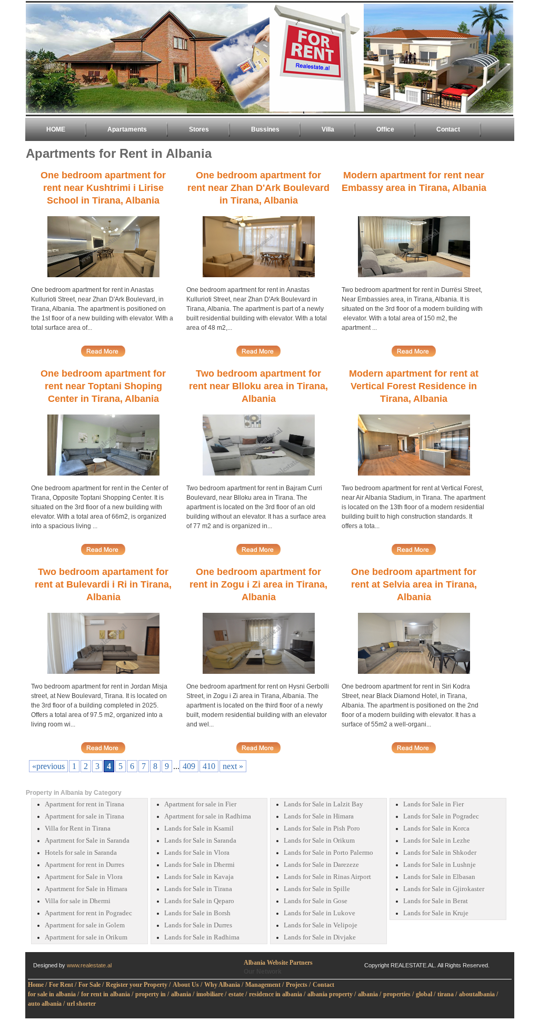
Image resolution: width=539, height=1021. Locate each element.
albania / (182, 994)
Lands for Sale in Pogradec (441, 816)
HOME (55, 129)
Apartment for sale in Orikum (86, 937)
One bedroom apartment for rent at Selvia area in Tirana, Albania (414, 584)
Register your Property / (138, 984)
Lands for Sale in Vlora (196, 852)
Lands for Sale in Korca (436, 828)
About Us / (187, 984)
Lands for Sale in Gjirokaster (443, 889)
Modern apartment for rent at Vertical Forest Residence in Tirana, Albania (413, 386)
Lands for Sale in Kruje (435, 913)
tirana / (447, 994)
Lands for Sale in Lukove (319, 913)
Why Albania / (223, 984)
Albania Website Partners (278, 962)
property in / (152, 994)
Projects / (298, 984)
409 (189, 766)
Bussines (265, 129)
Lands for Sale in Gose (315, 901)
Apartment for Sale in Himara (86, 889)
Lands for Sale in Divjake (320, 937)
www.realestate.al (89, 965)
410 (209, 766)
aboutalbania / (478, 994)
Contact (448, 129)
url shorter (81, 1003)
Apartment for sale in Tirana (84, 816)
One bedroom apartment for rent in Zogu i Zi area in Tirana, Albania (258, 584)
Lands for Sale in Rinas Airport (327, 877)
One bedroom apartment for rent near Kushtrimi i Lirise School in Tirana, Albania (103, 188)
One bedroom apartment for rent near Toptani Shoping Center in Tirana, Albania (103, 386)
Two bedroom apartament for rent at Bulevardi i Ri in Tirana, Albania (103, 584)
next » (233, 766)
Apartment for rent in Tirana (84, 804)
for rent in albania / (107, 994)
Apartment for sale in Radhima (207, 816)
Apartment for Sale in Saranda (87, 840)
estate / (237, 994)
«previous (48, 766)
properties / (398, 994)
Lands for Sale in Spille (317, 889)
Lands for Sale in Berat (435, 901)
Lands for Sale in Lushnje (439, 864)
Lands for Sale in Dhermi (199, 864)
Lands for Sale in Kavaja (199, 877)
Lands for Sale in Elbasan (439, 877)
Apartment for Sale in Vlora (84, 877)
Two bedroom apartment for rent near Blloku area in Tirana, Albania (258, 386)
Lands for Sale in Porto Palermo (328, 852)
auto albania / (46, 1003)
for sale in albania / (53, 994)
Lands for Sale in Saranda (200, 840)
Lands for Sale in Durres (198, 925)
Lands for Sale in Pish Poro (322, 828)
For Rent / (62, 984)
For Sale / (91, 984)
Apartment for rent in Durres (84, 864)
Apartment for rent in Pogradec (88, 913)
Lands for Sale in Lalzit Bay (323, 804)
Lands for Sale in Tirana (198, 889)
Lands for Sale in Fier (433, 804)
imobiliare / (211, 994)
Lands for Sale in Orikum (319, 840)
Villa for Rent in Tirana (78, 828)
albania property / (331, 994)
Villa (328, 129)
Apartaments (127, 129)
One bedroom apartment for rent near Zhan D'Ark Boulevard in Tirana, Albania (258, 188)
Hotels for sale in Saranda (81, 852)
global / (425, 994)
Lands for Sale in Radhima (201, 937)
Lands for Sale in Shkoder (439, 852)
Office (385, 129)
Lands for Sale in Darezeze (321, 864)
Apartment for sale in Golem (85, 925)
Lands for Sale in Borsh (197, 913)
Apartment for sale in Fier (200, 804)
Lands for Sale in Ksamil (199, 828)
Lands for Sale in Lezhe (436, 840)
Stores (199, 129)
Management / (264, 984)
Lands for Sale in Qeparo (199, 901)
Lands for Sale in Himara (319, 816)
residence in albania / (277, 994)
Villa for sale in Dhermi (78, 901)
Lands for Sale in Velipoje (320, 925)
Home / (37, 984)
